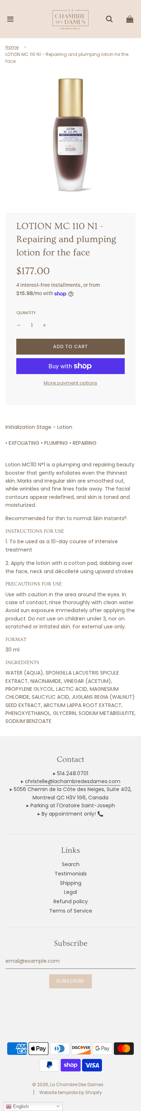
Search (71, 864)
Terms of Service (70, 910)
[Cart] (130, 19)
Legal (70, 892)
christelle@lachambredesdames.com (72, 781)
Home (11, 47)
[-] (18, 325)
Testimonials (71, 873)
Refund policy (71, 901)
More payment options (70, 382)
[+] (44, 325)
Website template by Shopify (70, 1092)
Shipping (70, 883)
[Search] (109, 19)
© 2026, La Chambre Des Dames (67, 1084)
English (20, 1106)
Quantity (26, 313)
